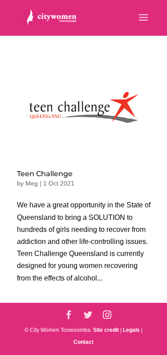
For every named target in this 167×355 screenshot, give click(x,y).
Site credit (106, 330)
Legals (131, 330)
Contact (83, 342)
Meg (31, 183)
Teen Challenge (45, 173)
